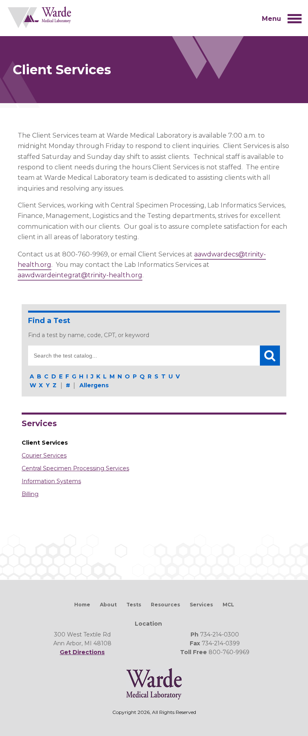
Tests (133, 605)
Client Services (45, 442)
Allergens (94, 385)
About (108, 605)
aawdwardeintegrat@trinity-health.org (80, 275)
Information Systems (51, 481)
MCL (228, 605)
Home (82, 605)
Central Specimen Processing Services (75, 468)
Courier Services (44, 455)
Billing (30, 494)
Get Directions (82, 652)
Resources (165, 605)
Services (39, 423)
